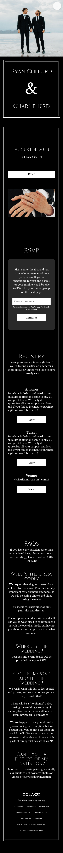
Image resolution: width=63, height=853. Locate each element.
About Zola (18, 806)
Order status (44, 806)
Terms (40, 830)
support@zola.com (23, 812)
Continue (31, 317)
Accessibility (25, 830)
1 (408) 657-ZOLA (40, 812)
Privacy (34, 830)
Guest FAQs (31, 806)
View (31, 419)
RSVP (31, 174)
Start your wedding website (31, 818)
